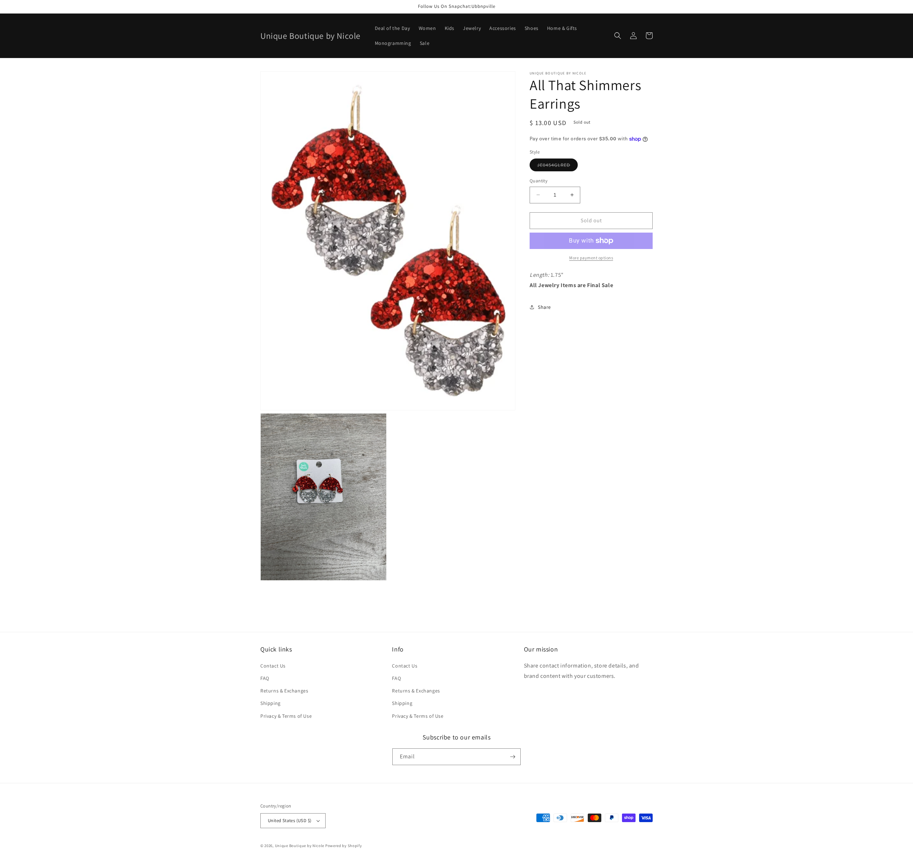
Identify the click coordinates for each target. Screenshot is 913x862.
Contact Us (273, 666)
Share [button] (544, 307)
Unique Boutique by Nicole (300, 845)
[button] (618, 35)
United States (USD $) (289, 820)
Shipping (270, 703)
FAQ (264, 678)
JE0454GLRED (557, 166)
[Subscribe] (512, 756)
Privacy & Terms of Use (286, 716)
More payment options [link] (591, 257)
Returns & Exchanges (284, 690)
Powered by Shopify (343, 845)
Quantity (538, 181)
